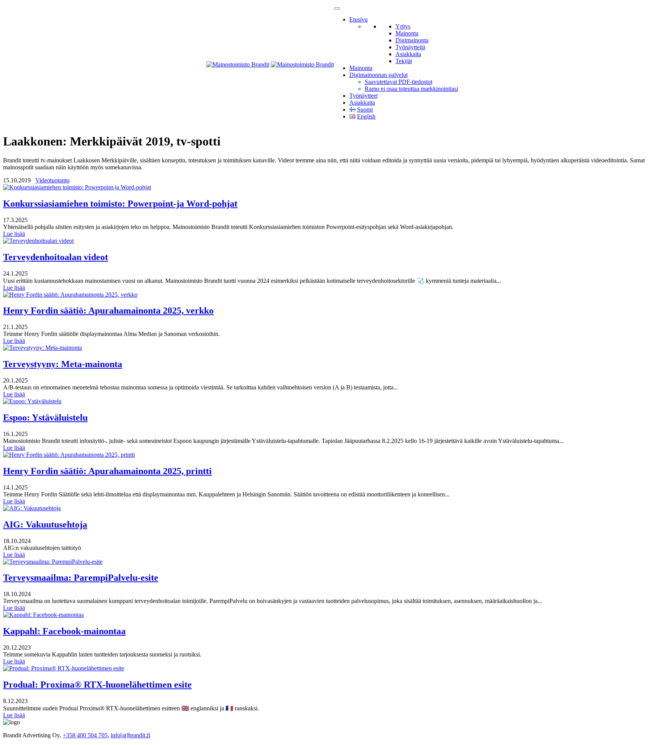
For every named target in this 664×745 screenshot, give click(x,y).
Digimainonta (411, 40)
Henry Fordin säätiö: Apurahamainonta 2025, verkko (108, 311)
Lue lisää (14, 234)
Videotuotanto (52, 180)
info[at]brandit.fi (130, 735)
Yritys (402, 26)
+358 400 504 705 (85, 735)
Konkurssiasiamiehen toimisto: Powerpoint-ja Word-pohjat (120, 204)
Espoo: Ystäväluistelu (45, 418)
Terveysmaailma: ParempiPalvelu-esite (80, 578)
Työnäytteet (363, 95)
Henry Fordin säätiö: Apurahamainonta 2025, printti (107, 471)
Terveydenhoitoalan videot (55, 257)
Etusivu (358, 19)
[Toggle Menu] (337, 8)
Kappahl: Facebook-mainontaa (64, 631)
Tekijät (403, 61)
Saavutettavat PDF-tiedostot (398, 82)
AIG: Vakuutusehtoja (45, 524)
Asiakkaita (408, 54)
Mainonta (406, 33)
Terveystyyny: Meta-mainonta (62, 364)
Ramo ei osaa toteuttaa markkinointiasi (411, 88)
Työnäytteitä (410, 47)
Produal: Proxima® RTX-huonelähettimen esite (97, 685)
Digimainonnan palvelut (378, 75)
